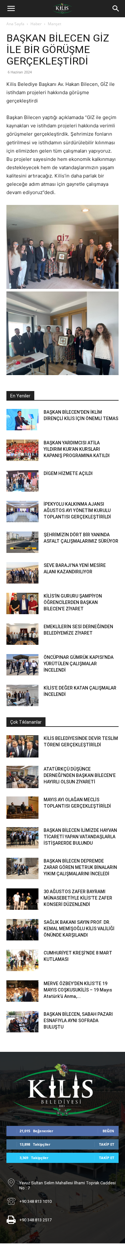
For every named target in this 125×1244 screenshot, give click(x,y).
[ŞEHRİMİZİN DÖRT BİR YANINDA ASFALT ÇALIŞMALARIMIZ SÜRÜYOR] (22, 542)
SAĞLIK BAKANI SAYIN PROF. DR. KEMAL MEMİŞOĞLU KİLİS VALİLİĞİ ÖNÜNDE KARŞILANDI (79, 929)
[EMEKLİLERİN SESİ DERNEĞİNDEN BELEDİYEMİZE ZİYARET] (22, 634)
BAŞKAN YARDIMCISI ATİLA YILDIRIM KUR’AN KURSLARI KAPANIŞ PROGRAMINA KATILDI (77, 449)
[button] (11, 8)
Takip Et (106, 1144)
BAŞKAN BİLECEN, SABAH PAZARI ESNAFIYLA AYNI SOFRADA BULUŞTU (78, 1020)
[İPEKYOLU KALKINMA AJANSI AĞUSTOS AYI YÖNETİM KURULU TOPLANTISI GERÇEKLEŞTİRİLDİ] (22, 511)
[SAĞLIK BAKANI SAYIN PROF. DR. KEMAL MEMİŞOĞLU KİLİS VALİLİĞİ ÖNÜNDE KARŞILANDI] (22, 929)
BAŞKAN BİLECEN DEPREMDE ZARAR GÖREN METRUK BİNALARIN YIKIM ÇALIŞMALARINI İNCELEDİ (80, 867)
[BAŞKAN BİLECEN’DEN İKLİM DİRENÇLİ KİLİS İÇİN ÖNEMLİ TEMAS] (22, 419)
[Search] (116, 8)
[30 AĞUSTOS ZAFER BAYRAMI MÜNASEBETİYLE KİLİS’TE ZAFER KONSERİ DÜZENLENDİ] (22, 899)
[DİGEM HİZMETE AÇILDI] (22, 481)
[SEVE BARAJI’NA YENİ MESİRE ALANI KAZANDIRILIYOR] (22, 573)
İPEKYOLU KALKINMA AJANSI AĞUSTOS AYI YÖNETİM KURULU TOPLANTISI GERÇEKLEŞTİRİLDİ (77, 510)
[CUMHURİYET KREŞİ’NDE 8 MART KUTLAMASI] (22, 960)
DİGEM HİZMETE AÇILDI (68, 473)
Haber (36, 23)
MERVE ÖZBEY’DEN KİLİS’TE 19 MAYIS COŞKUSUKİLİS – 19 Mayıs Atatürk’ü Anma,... (78, 990)
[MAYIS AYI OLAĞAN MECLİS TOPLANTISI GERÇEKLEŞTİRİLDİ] (22, 807)
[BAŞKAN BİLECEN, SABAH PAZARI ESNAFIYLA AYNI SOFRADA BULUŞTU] (22, 1021)
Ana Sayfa (15, 23)
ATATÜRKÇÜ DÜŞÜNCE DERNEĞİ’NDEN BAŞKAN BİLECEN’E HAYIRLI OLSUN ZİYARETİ (80, 775)
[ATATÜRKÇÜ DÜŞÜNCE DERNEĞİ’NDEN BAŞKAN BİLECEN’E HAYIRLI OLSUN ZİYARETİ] (22, 777)
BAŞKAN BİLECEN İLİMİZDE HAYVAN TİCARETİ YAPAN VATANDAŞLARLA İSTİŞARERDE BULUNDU (80, 837)
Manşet (54, 23)
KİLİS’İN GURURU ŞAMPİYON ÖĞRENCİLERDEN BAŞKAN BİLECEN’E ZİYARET (73, 602)
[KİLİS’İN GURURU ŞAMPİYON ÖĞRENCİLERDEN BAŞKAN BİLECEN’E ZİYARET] (22, 603)
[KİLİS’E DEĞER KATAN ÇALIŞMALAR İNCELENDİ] (22, 695)
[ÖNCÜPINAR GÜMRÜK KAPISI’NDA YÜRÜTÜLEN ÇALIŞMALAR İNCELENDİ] (22, 664)
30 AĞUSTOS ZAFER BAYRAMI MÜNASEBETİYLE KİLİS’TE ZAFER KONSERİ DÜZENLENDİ (78, 898)
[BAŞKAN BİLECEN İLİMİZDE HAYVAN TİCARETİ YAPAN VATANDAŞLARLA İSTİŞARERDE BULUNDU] (22, 837)
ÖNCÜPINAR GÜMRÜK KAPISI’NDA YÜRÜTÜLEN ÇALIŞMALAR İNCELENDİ (78, 664)
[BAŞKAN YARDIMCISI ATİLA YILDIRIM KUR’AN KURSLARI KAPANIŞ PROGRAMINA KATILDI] (22, 450)
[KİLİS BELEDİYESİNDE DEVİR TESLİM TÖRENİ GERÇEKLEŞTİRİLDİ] (22, 746)
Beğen (108, 1130)
